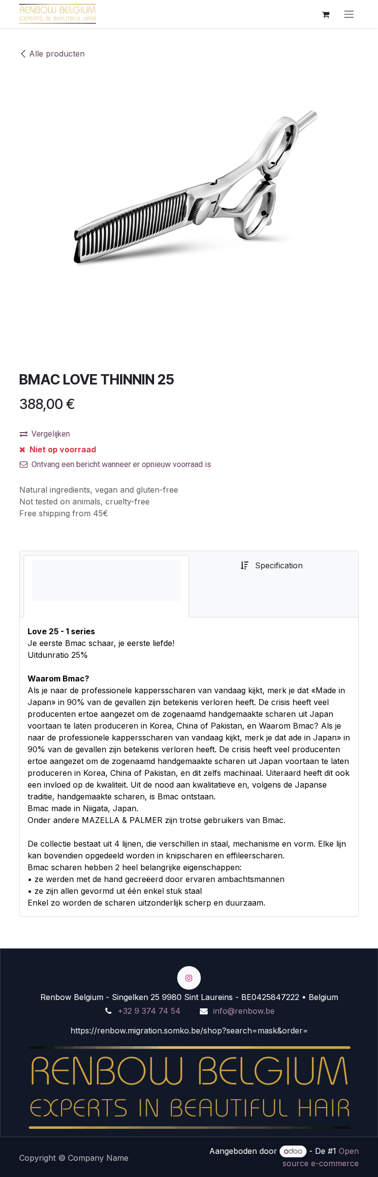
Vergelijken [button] (51, 434)
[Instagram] (189, 978)
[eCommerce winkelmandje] (325, 14)
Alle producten (57, 54)
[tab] (106, 586)
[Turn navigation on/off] (349, 14)
